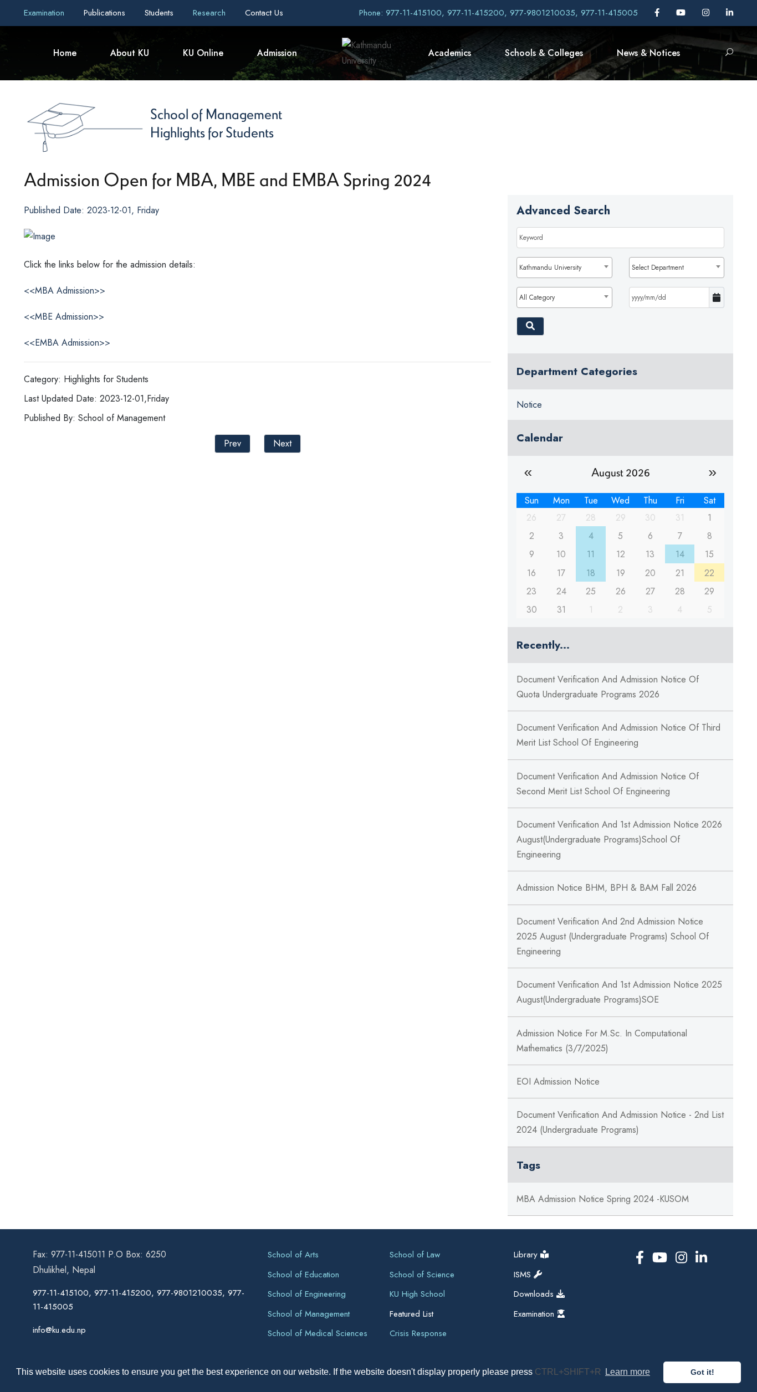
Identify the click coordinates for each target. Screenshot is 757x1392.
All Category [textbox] (537, 297)
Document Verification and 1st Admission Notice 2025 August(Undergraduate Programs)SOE (619, 992)
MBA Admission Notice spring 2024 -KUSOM (602, 1199)
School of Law (415, 1255)
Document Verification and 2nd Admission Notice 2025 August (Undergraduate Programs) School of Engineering (612, 936)
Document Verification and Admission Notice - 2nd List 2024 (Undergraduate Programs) (620, 1122)
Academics (449, 53)
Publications (106, 13)
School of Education (303, 1274)
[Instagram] (707, 13)
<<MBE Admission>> (64, 316)
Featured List (411, 1314)
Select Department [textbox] (658, 268)
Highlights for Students (212, 132)
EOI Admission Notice (558, 1081)
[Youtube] (682, 13)
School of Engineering (307, 1294)
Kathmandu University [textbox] (550, 268)
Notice (529, 404)
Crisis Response (418, 1333)
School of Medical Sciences (317, 1333)
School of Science (422, 1274)
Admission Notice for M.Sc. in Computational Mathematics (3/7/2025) (601, 1041)
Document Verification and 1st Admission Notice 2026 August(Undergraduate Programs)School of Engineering (619, 839)
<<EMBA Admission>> (67, 342)
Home (64, 53)
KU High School (417, 1294)
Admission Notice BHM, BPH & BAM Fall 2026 (606, 887)
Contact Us (264, 13)
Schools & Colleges (544, 53)
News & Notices (648, 53)
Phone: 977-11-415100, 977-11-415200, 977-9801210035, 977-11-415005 (498, 13)
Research (210, 13)
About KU (129, 53)
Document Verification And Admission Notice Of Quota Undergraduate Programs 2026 (607, 687)
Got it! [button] (702, 1372)
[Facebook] (658, 13)
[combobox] (564, 267)
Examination (45, 13)
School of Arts (293, 1255)
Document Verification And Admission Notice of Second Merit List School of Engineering (607, 784)
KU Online (203, 53)
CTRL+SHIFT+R (569, 1371)
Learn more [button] (627, 1371)
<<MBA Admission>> (64, 290)
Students (160, 13)
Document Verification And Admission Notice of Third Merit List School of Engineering (618, 735)
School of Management (216, 113)
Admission (277, 53)
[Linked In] (729, 13)
